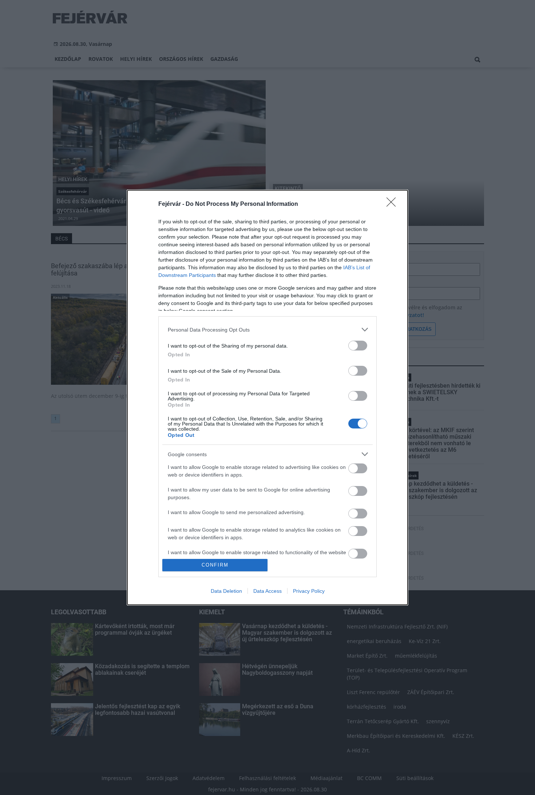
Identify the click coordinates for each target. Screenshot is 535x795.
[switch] (357, 345)
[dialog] (267, 397)
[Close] (393, 204)
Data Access (267, 591)
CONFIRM (215, 565)
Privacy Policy (309, 591)
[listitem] (267, 329)
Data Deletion (226, 591)
